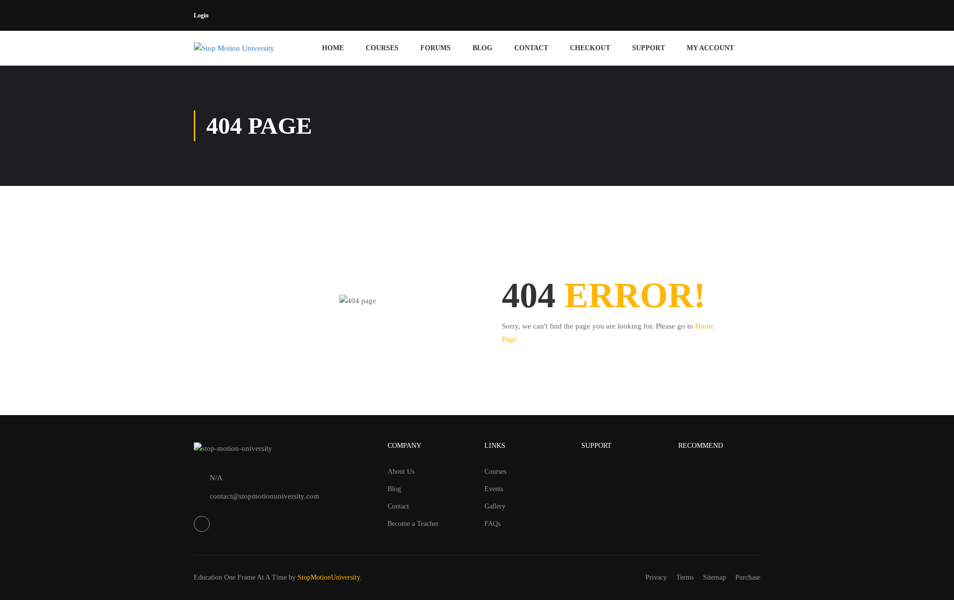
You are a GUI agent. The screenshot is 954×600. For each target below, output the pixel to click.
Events (493, 489)
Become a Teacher (413, 523)
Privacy (656, 577)
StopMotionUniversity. (330, 577)
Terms (685, 577)
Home (333, 48)
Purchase (747, 577)
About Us (401, 471)
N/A (216, 478)
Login (201, 15)
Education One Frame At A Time (240, 577)
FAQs (492, 523)
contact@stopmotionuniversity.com (264, 496)
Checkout (590, 48)
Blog (482, 48)
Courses (382, 48)
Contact (531, 48)
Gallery (494, 506)
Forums (435, 48)
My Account (710, 48)
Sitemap (714, 577)
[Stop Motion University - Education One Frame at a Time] (250, 48)
